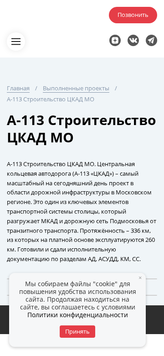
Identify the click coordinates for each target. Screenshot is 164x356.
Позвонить (133, 14)
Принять (77, 331)
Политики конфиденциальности (77, 314)
